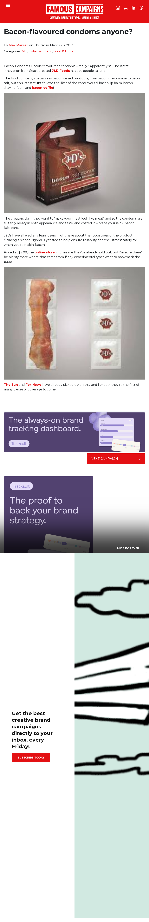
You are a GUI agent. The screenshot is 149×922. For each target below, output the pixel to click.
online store (45, 252)
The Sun (11, 385)
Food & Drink (63, 51)
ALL (24, 51)
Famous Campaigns (74, 11)
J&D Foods (61, 71)
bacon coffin (42, 88)
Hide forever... (129, 548)
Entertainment (40, 51)
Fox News (34, 385)
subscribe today (31, 757)
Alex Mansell (18, 45)
